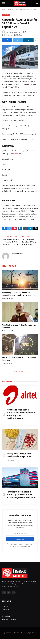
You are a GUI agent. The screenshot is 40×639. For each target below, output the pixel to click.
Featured (6, 15)
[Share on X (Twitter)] (18, 40)
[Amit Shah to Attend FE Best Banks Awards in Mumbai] (20, 312)
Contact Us (5, 609)
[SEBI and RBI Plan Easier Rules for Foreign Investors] (20, 344)
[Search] (37, 3)
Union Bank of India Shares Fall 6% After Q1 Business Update (29, 242)
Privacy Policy (19, 546)
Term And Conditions (9, 619)
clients (15, 153)
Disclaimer (5, 613)
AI (32, 84)
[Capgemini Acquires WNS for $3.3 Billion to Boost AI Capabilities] (20, 57)
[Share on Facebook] (7, 40)
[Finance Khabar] (20, 3)
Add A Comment (19, 371)
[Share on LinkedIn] (28, 40)
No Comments (8, 35)
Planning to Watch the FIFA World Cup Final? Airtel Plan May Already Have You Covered (21, 494)
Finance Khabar (12, 32)
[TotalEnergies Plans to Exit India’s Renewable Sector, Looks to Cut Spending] (20, 280)
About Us (5, 606)
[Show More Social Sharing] (36, 40)
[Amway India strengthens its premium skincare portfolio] (20, 439)
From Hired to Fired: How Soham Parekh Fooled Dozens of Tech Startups (10, 242)
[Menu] (3, 3)
